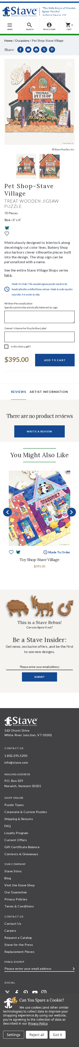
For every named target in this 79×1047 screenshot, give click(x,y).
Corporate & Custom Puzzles (25, 812)
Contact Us (12, 923)
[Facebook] (20, 50)
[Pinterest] (52, 50)
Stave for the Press (18, 944)
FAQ (7, 826)
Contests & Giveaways (21, 854)
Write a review (39, 431)
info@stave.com (16, 762)
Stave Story (13, 871)
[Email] (28, 50)
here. (8, 275)
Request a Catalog (18, 937)
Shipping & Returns (18, 819)
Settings (13, 1034)
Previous (7, 512)
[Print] (36, 50)
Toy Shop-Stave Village (39, 559)
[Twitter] (7, 993)
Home (8, 40)
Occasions (22, 40)
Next (71, 512)
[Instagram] (44, 993)
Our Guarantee (15, 892)
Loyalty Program (16, 833)
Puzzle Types (14, 805)
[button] (30, 26)
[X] (44, 50)
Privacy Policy (37, 1023)
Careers (10, 930)
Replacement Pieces (19, 951)
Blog (7, 878)
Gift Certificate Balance (22, 847)
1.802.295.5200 (15, 755)
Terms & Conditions (19, 906)
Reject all (36, 1034)
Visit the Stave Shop (19, 885)
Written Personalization (31, 305)
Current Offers (15, 840)
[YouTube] (35, 993)
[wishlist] (6, 233)
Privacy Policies (15, 899)
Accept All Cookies (57, 1035)
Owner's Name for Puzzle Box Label (25, 328)
